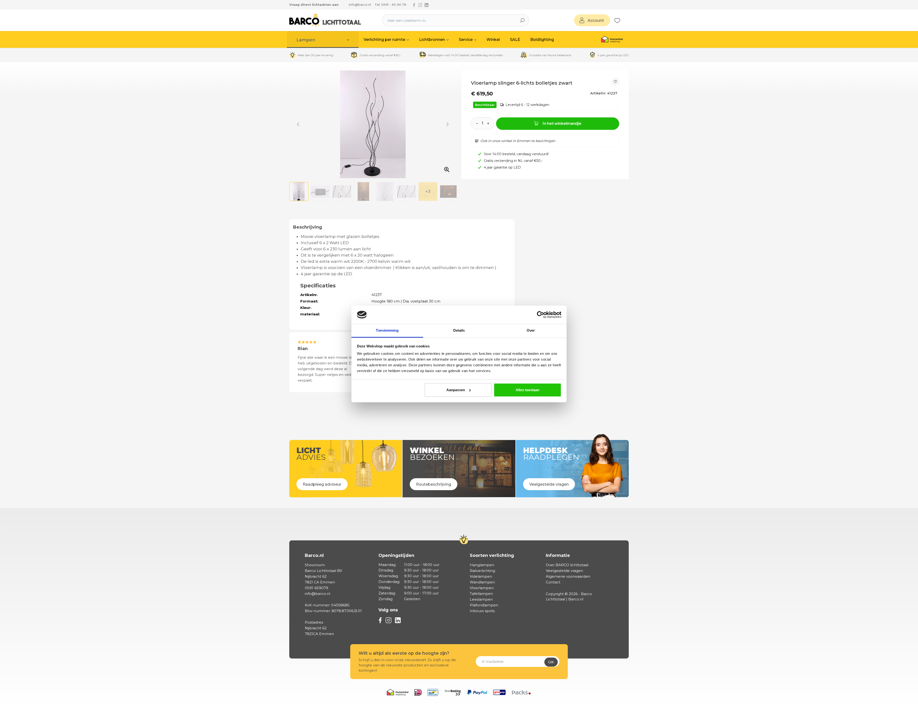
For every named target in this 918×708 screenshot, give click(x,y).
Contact (553, 582)
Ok (551, 662)
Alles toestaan (527, 390)
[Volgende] (447, 124)
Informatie (558, 555)
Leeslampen (481, 599)
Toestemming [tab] (387, 330)
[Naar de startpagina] (325, 20)
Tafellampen (481, 593)
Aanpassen (455, 390)
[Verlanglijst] (617, 20)
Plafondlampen (484, 605)
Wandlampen (482, 582)
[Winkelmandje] (622, 20)
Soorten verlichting (492, 555)
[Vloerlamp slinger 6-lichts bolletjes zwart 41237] (372, 124)
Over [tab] (531, 330)
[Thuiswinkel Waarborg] (612, 39)
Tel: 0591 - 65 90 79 (390, 4)
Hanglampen (482, 565)
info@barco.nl (360, 4)
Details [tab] (459, 330)
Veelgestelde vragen (564, 570)
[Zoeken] (522, 20)
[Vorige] (298, 124)
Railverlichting (482, 570)
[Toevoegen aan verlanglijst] (615, 81)
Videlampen (481, 576)
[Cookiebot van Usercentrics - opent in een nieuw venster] (540, 314)
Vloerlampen (482, 588)
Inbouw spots (482, 611)
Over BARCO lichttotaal (567, 565)
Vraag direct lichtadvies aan (314, 4)
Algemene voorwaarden (568, 576)
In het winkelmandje (562, 123)
